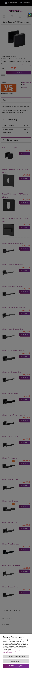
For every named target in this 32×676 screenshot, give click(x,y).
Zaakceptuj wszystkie (16, 666)
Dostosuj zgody (16, 661)
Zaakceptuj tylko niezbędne (16, 656)
